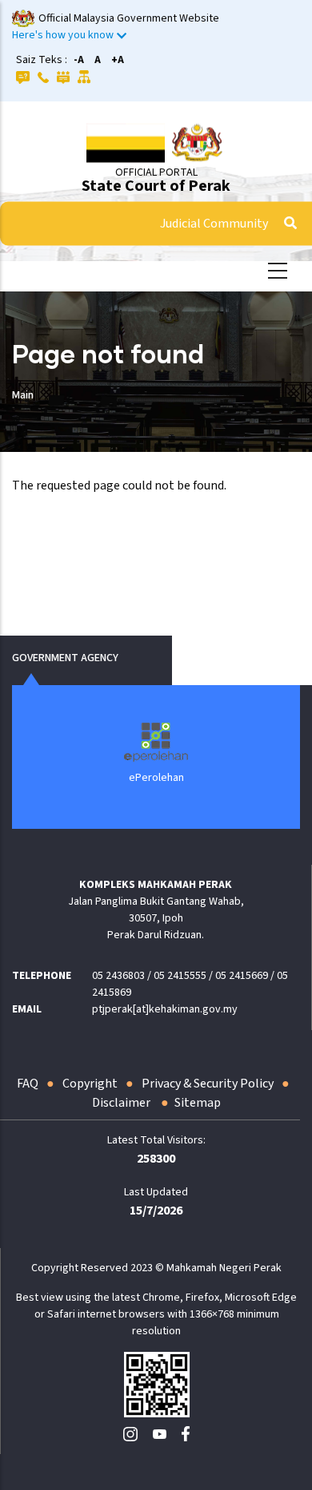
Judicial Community (214, 223)
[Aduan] (63, 77)
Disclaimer (122, 1103)
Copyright (90, 1083)
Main (23, 395)
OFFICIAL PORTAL (156, 172)
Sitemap (197, 1103)
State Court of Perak (156, 186)
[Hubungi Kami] (43, 77)
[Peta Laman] (84, 77)
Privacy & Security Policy (208, 1083)
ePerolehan (156, 778)
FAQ (27, 1083)
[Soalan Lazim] (23, 77)
